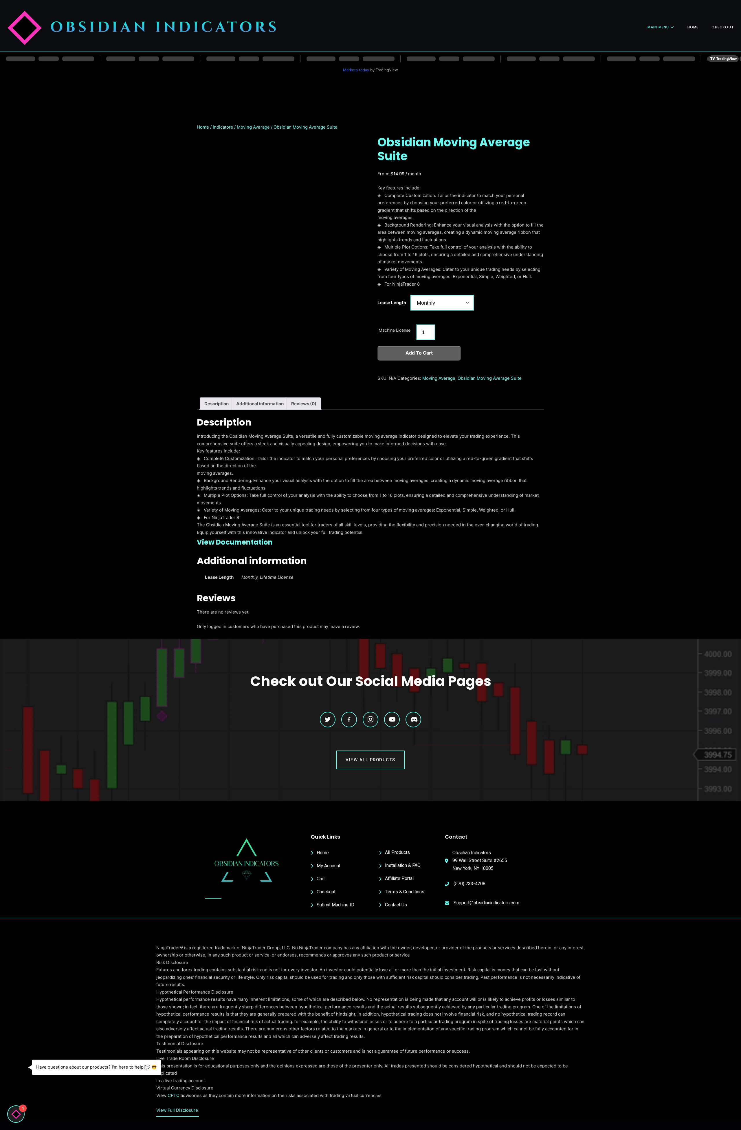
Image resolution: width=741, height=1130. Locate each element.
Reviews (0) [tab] (303, 403)
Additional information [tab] (260, 403)
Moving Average (253, 127)
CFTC (173, 1095)
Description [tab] (216, 403)
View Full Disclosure (177, 1110)
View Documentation (235, 542)
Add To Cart (419, 353)
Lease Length (391, 302)
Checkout (722, 27)
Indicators (223, 127)
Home (693, 27)
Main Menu (658, 27)
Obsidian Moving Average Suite (490, 378)
